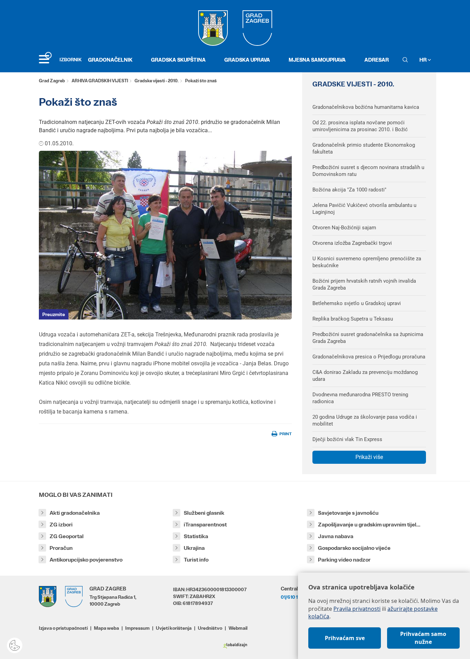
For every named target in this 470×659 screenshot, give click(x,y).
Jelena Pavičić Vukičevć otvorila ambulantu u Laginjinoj (364, 208)
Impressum (137, 628)
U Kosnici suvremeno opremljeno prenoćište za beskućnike (366, 262)
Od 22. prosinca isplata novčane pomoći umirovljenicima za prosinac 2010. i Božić (360, 126)
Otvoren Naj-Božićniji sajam (344, 227)
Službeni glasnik (204, 513)
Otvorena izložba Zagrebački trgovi (352, 243)
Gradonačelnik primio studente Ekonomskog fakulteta (363, 148)
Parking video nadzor (344, 560)
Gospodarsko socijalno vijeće (354, 548)
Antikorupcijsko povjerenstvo (86, 560)
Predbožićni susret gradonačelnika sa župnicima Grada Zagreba (367, 337)
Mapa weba (106, 628)
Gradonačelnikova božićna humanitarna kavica (365, 107)
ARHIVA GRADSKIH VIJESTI (100, 80)
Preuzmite (53, 314)
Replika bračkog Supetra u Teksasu (352, 319)
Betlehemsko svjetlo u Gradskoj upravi (356, 303)
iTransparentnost (205, 524)
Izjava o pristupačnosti (63, 628)
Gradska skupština (178, 60)
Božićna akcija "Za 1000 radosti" (349, 190)
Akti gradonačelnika (75, 513)
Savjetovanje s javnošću (348, 513)
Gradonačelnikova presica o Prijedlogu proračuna (368, 357)
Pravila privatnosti (357, 609)
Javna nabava (335, 536)
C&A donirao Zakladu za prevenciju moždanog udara (365, 375)
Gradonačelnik (110, 60)
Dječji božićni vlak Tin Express (347, 439)
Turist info (196, 560)
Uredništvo (210, 628)
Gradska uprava (247, 60)
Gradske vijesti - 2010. (157, 80)
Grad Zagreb (52, 80)
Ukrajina (194, 548)
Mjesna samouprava (317, 60)
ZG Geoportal (67, 536)
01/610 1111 (292, 597)
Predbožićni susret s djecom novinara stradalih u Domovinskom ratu (368, 170)
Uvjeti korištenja (174, 628)
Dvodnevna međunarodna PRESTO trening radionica (360, 398)
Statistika (196, 536)
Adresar (376, 60)
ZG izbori (61, 524)
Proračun (61, 548)
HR (423, 60)
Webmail (237, 628)
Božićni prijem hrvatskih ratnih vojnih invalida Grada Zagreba (364, 284)
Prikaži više (369, 457)
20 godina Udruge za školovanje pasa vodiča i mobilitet (364, 420)
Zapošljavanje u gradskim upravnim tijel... (369, 524)
